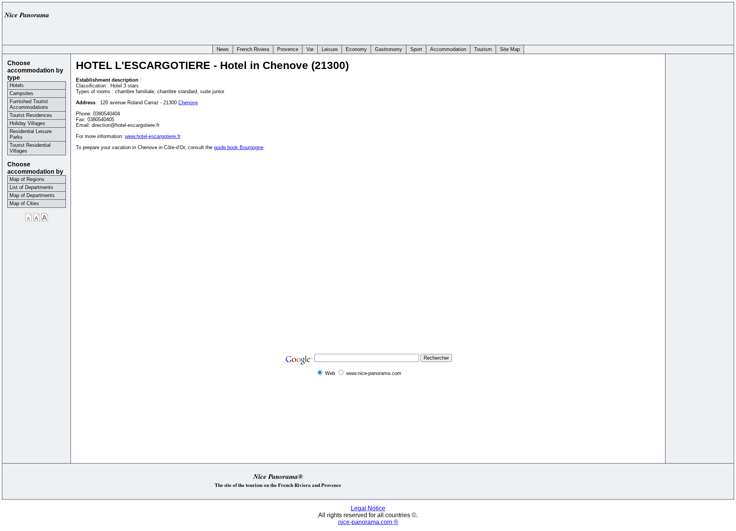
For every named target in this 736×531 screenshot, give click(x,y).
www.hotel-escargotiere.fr (153, 136)
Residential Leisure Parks (31, 134)
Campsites (21, 93)
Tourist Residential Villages (30, 148)
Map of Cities (24, 203)
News (223, 49)
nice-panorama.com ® (368, 522)
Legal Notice (368, 508)
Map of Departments (32, 195)
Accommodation (448, 49)
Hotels (17, 85)
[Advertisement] (591, 22)
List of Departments (31, 187)
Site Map (510, 49)
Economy (356, 49)
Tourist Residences (31, 115)
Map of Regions (27, 179)
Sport (416, 49)
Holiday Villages (27, 123)
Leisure (330, 49)
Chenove (188, 102)
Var (310, 49)
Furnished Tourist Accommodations (29, 104)
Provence (287, 49)
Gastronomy (388, 49)
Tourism (483, 49)
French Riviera (253, 49)
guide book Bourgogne (238, 147)
